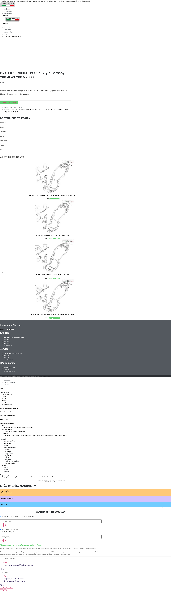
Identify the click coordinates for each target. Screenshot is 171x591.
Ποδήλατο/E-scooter (27, 427)
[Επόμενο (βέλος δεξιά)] (5, 590)
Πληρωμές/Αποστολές (9, 477)
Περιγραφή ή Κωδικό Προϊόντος (7, 492)
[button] (51, 123)
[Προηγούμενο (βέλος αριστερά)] (1, 590)
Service (49, 477)
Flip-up (6, 427)
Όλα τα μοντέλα (7, 394)
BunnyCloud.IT (47, 376)
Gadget (4, 465)
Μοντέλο (4, 504)
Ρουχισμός (5, 433)
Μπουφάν (43, 435)
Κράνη (4, 425)
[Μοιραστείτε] (5, 588)
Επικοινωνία (56, 477)
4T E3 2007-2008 (47, 109)
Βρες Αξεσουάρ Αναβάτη (8, 423)
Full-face (11, 427)
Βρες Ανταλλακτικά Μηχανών (9, 408)
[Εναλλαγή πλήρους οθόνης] (8, 588)
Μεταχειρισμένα (7, 404)
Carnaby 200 (36, 109)
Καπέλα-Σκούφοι (28, 435)
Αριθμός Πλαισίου (7, 498)
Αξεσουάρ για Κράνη (8, 429)
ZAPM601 (65, 91)
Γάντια (21, 435)
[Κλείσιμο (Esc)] (1, 588)
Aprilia (4, 400)
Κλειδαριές (14, 112)
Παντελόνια (49, 435)
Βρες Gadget (4, 419)
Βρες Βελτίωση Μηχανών (8, 415)
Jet (15, 427)
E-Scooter (5, 402)
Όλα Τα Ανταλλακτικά (18, 109)
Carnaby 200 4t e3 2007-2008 (38, 91)
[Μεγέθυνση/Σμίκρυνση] (11, 588)
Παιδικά (18, 427)
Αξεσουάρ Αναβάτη (8, 443)
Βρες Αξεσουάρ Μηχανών (8, 412)
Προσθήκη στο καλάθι (9, 102)
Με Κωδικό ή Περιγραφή (10, 516)
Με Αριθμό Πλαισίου (28, 516)
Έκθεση (44, 477)
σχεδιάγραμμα (23, 94)
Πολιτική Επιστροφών (22, 477)
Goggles (23, 431)
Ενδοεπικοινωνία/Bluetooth (12, 431)
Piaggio (28, 109)
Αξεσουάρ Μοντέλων (8, 441)
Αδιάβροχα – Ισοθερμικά (11, 435)
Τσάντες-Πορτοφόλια (60, 435)
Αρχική (2, 388)
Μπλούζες (37, 435)
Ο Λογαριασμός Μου (36, 477)
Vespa (4, 398)
